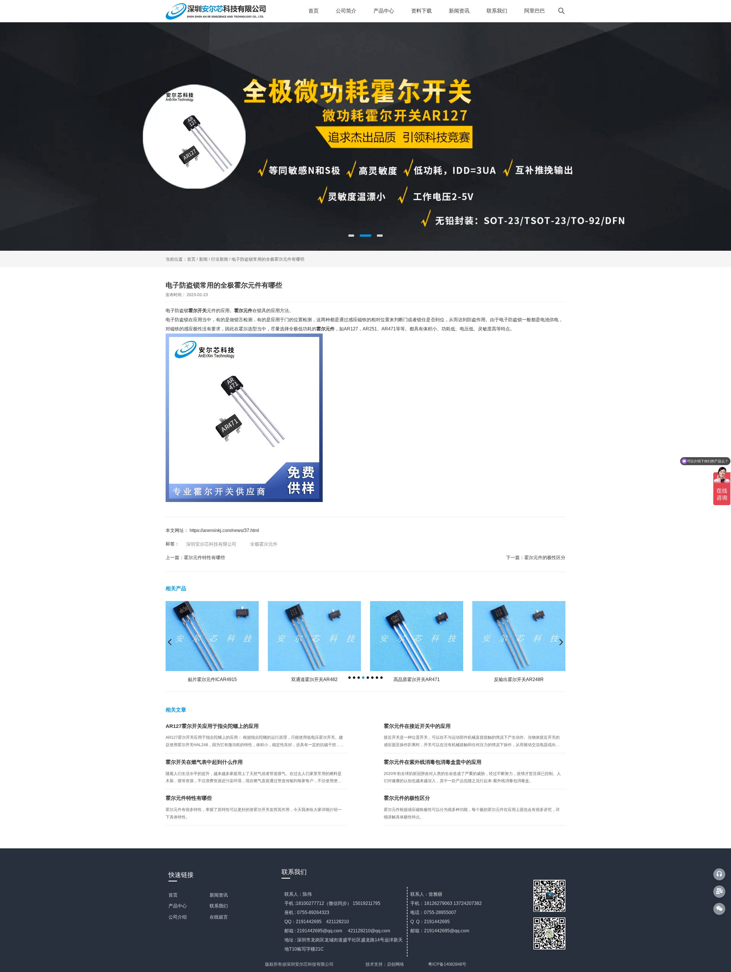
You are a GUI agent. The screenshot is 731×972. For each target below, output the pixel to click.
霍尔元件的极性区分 (544, 557)
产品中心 (383, 11)
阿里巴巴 (534, 11)
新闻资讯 (459, 11)
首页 (313, 11)
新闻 (203, 259)
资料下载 (421, 11)
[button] (351, 235)
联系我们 (497, 11)
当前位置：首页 (181, 259)
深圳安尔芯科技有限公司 (211, 544)
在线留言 (219, 917)
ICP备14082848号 (449, 964)
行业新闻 (219, 259)
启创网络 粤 (409, 964)
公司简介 (346, 11)
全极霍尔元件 (264, 544)
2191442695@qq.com (319, 930)
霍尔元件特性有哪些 (204, 557)
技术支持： (376, 964)
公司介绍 (177, 917)
